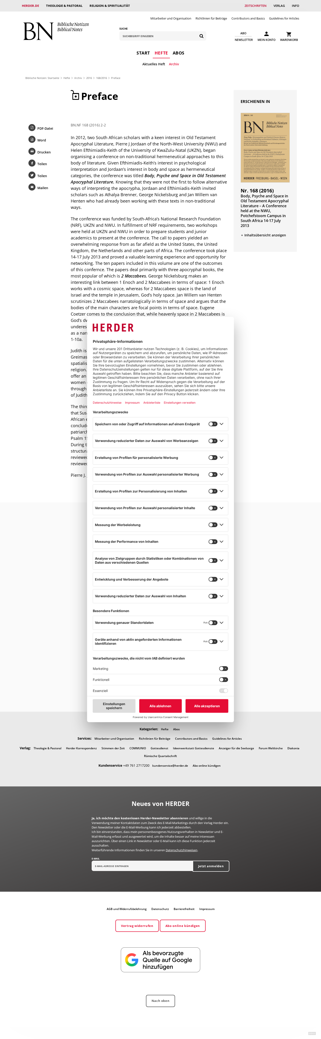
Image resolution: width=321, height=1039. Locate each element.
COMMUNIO (137, 748)
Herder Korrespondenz (81, 748)
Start (143, 53)
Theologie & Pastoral (64, 6)
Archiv (174, 64)
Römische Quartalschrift (160, 756)
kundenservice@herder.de (170, 765)
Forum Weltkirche (271, 748)
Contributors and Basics (248, 18)
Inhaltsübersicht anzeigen (265, 235)
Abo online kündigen (207, 765)
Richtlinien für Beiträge (211, 18)
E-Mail (96, 858)
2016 (89, 78)
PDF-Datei (45, 128)
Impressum (207, 909)
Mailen (42, 188)
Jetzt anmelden (211, 866)
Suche (123, 28)
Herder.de (30, 6)
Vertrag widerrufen (137, 926)
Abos (178, 53)
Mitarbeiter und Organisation (170, 18)
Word (41, 140)
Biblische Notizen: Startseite (42, 78)
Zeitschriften (255, 6)
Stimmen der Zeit (113, 748)
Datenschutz (160, 909)
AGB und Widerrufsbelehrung (127, 909)
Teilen (42, 164)
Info (295, 6)
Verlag (279, 6)
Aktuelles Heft (153, 64)
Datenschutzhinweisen (181, 850)
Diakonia (293, 748)
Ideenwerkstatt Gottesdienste (193, 748)
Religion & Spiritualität (110, 6)
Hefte (161, 53)
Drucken (44, 152)
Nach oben (161, 1001)
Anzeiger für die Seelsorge (236, 748)
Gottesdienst (159, 748)
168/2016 (101, 78)
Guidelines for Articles (284, 18)
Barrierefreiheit (184, 909)
